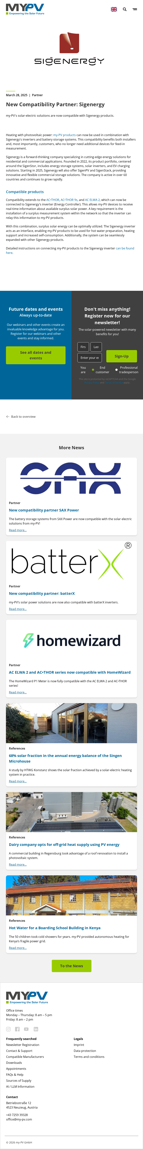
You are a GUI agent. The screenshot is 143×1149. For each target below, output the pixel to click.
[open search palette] (125, 9)
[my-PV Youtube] (26, 1029)
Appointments (16, 1069)
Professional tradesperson (128, 370)
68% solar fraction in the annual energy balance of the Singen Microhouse (65, 758)
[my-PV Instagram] (8, 1029)
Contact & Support (19, 1051)
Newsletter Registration (22, 1045)
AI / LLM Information (20, 1087)
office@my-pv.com (19, 1119)
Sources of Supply (18, 1081)
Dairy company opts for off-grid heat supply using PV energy (64, 844)
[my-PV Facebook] (17, 1029)
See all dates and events (35, 355)
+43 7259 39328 (17, 1115)
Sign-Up (122, 356)
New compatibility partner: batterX (42, 593)
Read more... (18, 530)
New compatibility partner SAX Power (44, 510)
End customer (102, 370)
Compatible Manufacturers (25, 1057)
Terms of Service (114, 382)
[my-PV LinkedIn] (36, 1029)
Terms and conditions (89, 1057)
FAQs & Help (14, 1075)
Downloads (14, 1063)
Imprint (79, 1045)
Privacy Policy (91, 382)
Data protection (85, 1051)
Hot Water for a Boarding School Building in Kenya (55, 927)
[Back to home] (25, 9)
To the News (71, 965)
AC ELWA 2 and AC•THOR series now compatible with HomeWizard (70, 672)
